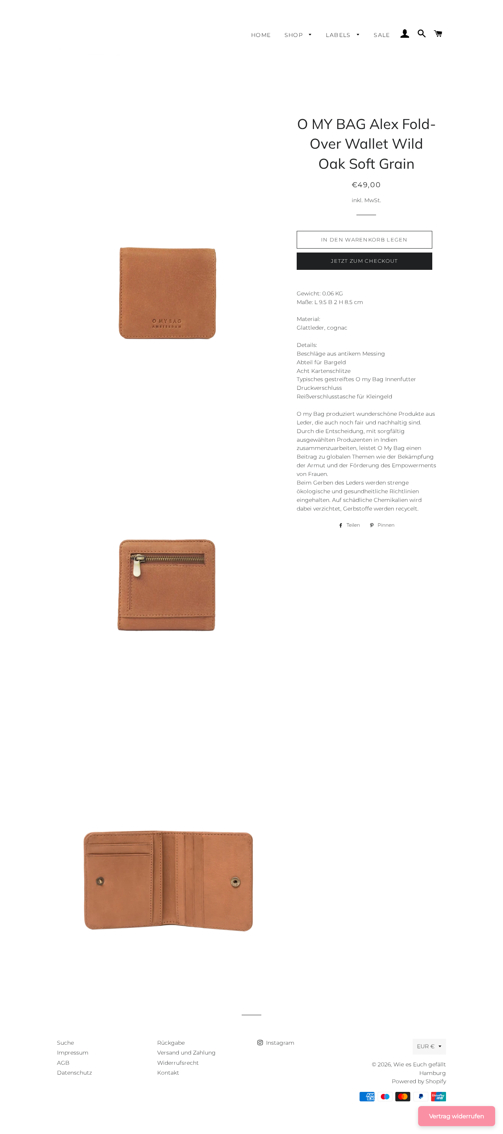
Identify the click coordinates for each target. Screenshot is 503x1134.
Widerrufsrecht (178, 1062)
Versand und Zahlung (186, 1052)
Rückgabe (171, 1042)
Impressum (72, 1052)
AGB (63, 1062)
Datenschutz (74, 1072)
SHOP (295, 35)
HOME (261, 35)
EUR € (426, 1046)
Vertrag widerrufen (456, 1116)
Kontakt (168, 1072)
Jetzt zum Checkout (364, 261)
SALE (382, 35)
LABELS (339, 35)
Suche (65, 1042)
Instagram (279, 1042)
